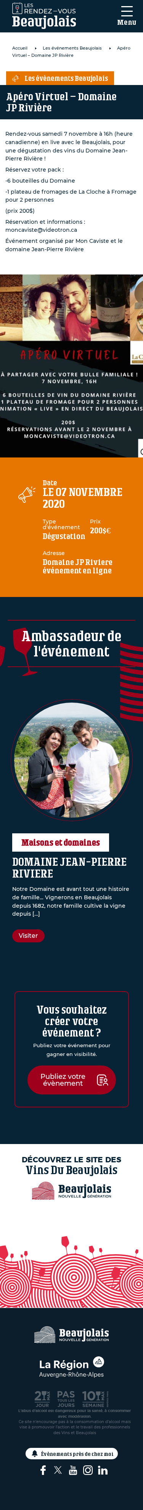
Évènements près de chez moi (77, 1454)
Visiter (28, 935)
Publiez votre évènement (62, 1080)
